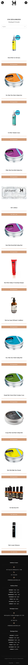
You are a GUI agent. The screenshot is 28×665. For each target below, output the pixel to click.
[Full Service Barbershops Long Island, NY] (14, 3)
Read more (14, 514)
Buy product (14, 64)
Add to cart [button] (14, 214)
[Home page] (5, 12)
